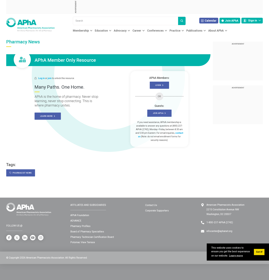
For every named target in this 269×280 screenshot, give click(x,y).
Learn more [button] (236, 255)
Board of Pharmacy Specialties (87, 231)
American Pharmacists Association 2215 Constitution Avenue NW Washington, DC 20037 (225, 209)
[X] (17, 237)
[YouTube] (32, 237)
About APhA (216, 30)
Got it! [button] (259, 252)
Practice (175, 30)
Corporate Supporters (157, 210)
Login (158, 85)
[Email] (202, 231)
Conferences (155, 30)
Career (136, 30)
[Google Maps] (202, 205)
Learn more (47, 116)
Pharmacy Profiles (80, 226)
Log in (41, 78)
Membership (81, 30)
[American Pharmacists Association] (30, 24)
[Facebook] (9, 237)
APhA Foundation (79, 215)
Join (231, 20)
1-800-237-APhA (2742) (219, 222)
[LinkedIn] (25, 237)
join (50, 78)
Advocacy (120, 30)
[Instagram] (40, 237)
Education (101, 30)
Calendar (210, 20)
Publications (194, 30)
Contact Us (151, 205)
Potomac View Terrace (82, 242)
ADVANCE (75, 220)
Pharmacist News (22, 173)
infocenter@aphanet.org (219, 231)
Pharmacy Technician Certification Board (92, 237)
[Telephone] (202, 222)
